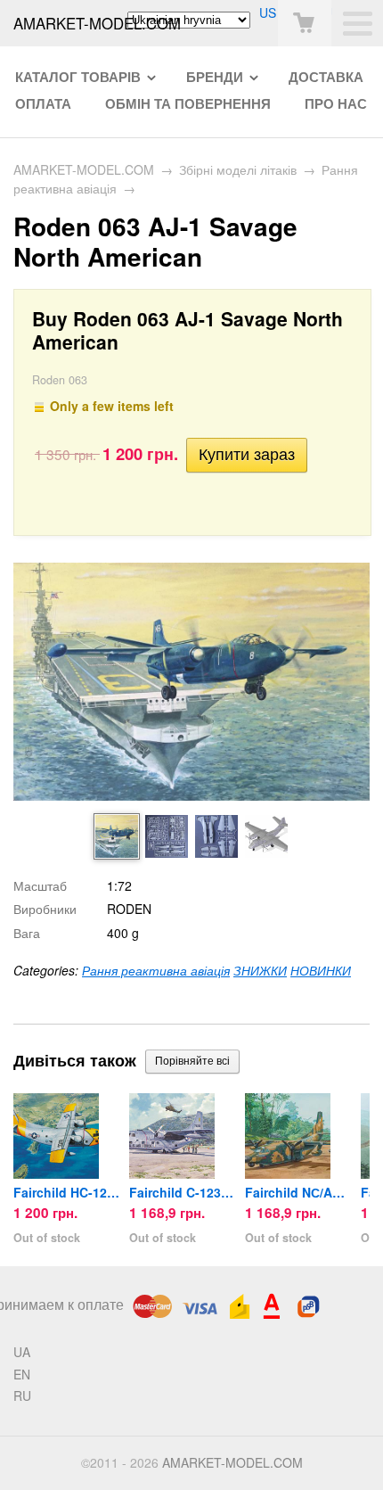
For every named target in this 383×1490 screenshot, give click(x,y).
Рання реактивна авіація (156, 970)
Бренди (214, 76)
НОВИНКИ (320, 970)
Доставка (326, 76)
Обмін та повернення (188, 103)
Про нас (336, 103)
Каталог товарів (78, 76)
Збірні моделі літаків (238, 169)
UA (21, 1352)
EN (21, 1374)
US (267, 12)
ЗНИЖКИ (260, 970)
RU (22, 1395)
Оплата (43, 103)
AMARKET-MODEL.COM (83, 169)
